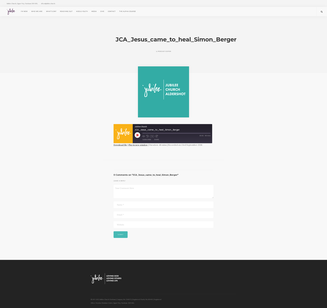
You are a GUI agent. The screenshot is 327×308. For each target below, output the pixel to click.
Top (321, 302)
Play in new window (138, 145)
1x (152, 136)
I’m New (24, 11)
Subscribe (147, 139)
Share (156, 139)
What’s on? (51, 11)
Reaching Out (66, 11)
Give (102, 11)
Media (94, 11)
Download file (120, 145)
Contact (112, 11)
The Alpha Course (127, 11)
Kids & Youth (82, 11)
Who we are (36, 11)
